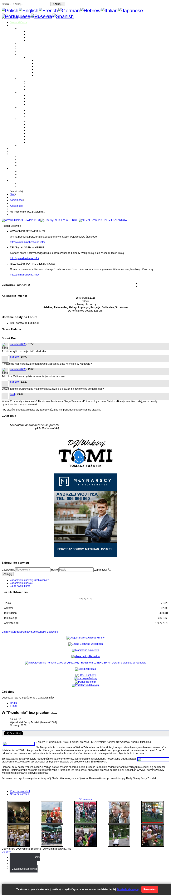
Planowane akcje (28, 162)
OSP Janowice (35, 101)
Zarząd (22, 159)
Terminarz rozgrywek (47, 66)
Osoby (22, 107)
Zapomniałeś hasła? (21, 583)
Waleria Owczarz (36, 112)
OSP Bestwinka (35, 98)
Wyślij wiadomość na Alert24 (34, 185)
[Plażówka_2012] (52, 822)
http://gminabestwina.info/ (24, 258)
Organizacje (25, 118)
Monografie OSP (27, 92)
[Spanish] (63, 16)
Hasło (54, 569)
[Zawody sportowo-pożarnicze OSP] (152, 822)
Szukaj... (6, 4)
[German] (69, 11)
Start (12, 194)
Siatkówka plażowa (46, 75)
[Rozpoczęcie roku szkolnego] (119, 822)
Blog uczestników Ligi (47, 72)
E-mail (13, 706)
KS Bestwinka (34, 139)
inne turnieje (25, 177)
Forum (13, 150)
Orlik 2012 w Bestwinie (31, 171)
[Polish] (10, 11)
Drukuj (14, 703)
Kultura (22, 48)
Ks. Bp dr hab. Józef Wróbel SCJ (45, 115)
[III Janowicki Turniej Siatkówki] (119, 845)
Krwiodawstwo (18, 153)
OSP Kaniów (34, 104)
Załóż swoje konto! (20, 586)
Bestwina (32, 31)
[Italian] (109, 11)
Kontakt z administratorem (33, 183)
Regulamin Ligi (43, 60)
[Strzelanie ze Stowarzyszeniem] (152, 845)
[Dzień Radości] (85, 845)
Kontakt (22, 165)
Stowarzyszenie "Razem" (41, 127)
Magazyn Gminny (28, 42)
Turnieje (14, 168)
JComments (85, 799)
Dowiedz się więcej (128, 889)
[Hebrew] (90, 11)
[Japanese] (130, 11)
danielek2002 (18, 344)
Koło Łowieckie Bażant (40, 121)
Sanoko (14, 356)
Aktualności (16, 200)
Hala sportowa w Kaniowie (33, 174)
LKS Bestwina (35, 133)
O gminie (15, 25)
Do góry (6, 851)
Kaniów (31, 40)
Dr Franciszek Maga (38, 110)
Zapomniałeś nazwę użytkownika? (29, 580)
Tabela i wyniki (43, 69)
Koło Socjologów (36, 142)
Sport (21, 54)
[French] (48, 11)
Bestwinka (32, 34)
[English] (28, 11)
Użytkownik (8, 569)
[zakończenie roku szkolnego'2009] (18, 845)
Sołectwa (23, 28)
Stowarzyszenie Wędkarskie (43, 136)
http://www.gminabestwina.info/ (27, 242)
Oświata (23, 45)
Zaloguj (7, 574)
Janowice (32, 37)
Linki (21, 145)
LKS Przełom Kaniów (39, 124)
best (12, 394)
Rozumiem (149, 889)
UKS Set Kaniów (36, 130)
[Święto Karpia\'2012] (52, 845)
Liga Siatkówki (35, 57)
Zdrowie (23, 51)
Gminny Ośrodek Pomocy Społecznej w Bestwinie (30, 631)
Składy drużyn (43, 63)
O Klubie (23, 156)
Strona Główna (18, 22)
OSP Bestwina (35, 95)
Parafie (22, 77)
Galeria (14, 147)
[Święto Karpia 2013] (18, 822)
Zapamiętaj (101, 569)
